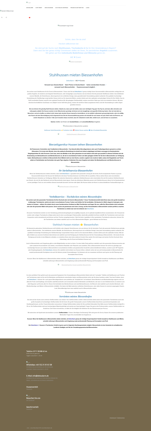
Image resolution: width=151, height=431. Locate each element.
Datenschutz (121, 418)
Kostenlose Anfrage (61, 7)
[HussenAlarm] (75, 61)
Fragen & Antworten (77, 7)
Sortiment (38, 7)
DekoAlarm (29, 7)
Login (87, 7)
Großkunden (49, 7)
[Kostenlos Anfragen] (75, 137)
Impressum (113, 418)
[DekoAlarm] (28, 3)
